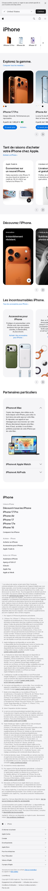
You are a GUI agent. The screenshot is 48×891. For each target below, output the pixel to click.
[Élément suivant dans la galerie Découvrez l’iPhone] (43, 290)
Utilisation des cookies (30, 882)
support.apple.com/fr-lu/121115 (14, 652)
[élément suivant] (43, 43)
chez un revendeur (31, 870)
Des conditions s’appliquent (15, 817)
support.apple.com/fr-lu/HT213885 (15, 721)
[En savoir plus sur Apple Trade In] (18, 182)
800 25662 (14, 872)
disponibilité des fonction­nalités (13, 812)
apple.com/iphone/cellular (18, 762)
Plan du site (5, 888)
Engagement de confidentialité (11, 882)
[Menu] (45, 19)
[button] (18, 11)
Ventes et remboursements (27, 885)
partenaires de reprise (16, 596)
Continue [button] (41, 11)
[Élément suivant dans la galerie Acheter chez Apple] (43, 210)
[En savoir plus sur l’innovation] (18, 256)
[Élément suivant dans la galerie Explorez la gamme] (43, 134)
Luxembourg (6, 875)
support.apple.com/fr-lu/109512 (14, 780)
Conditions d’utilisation (9, 885)
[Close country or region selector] (45, 3)
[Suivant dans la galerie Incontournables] (43, 382)
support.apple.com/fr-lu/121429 (25, 689)
